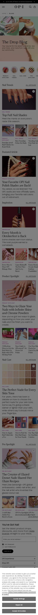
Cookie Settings (19, 599)
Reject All (19, 605)
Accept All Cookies (19, 611)
